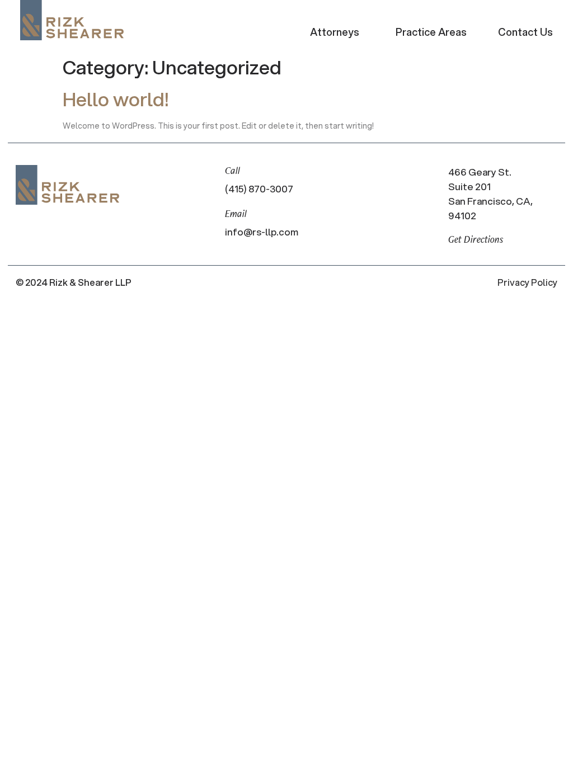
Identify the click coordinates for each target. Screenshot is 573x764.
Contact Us (525, 32)
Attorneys (334, 32)
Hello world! (115, 98)
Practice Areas (431, 32)
